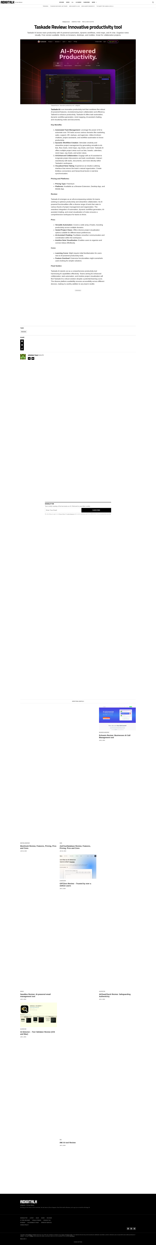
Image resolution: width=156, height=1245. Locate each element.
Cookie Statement (70, 514)
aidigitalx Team (33, 355)
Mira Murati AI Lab (74, 6)
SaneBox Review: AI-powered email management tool (35, 995)
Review (23, 332)
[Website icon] (29, 358)
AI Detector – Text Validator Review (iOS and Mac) (37, 1033)
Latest (32, 1218)
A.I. (72, 2)
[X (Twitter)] (78, 341)
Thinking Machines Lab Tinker (58, 6)
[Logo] (7, 2)
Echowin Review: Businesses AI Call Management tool (114, 736)
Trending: (45, 6)
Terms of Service (46, 1222)
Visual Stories (36, 1220)
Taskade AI (55, 109)
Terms (63, 1234)
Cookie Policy (24, 1224)
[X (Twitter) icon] (33, 358)
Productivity (66, 21)
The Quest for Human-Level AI (105, 6)
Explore (61, 2)
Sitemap (22, 1222)
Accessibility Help (33, 1222)
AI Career (78, 2)
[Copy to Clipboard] (78, 348)
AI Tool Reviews (25, 1220)
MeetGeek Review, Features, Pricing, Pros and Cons (38, 847)
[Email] (78, 345)
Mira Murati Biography (88, 6)
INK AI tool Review (68, 1143)
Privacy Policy (62, 514)
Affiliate (31, 1236)
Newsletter (23, 1218)
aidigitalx (30, 1234)
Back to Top (22, 1238)
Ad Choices (72, 1236)
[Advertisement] (78, 14)
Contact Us (46, 1220)
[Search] (153, 2)
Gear (37, 1218)
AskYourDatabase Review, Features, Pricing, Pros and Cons (75, 847)
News (67, 2)
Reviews (49, 1218)
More (93, 2)
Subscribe (87, 2)
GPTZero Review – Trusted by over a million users (75, 885)
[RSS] (134, 1228)
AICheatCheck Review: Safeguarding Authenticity (115, 995)
